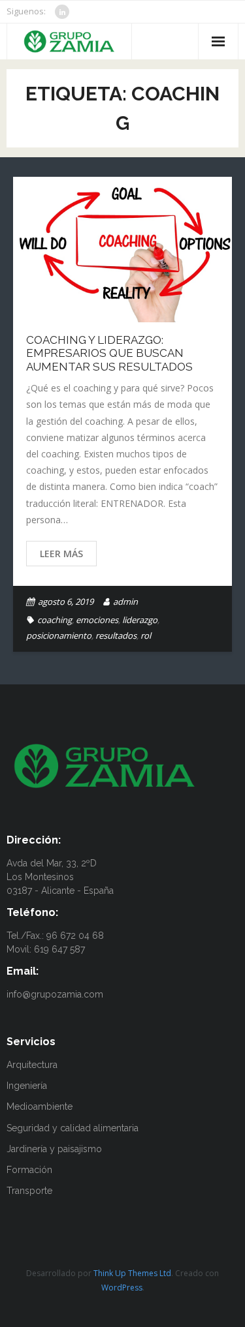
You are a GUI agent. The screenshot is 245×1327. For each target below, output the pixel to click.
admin (125, 601)
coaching (54, 620)
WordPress (121, 1287)
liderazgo (139, 620)
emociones (97, 620)
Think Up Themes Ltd (132, 1273)
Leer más (61, 553)
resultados (116, 635)
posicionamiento (58, 635)
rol (145, 635)
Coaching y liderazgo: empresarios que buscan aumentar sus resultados (109, 353)
